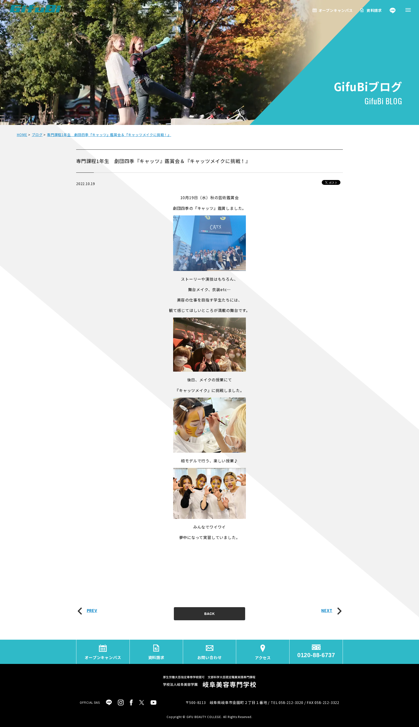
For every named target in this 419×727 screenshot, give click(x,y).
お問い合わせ (209, 657)
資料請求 (374, 10)
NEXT (326, 610)
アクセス (263, 658)
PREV (92, 610)
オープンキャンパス (336, 10)
